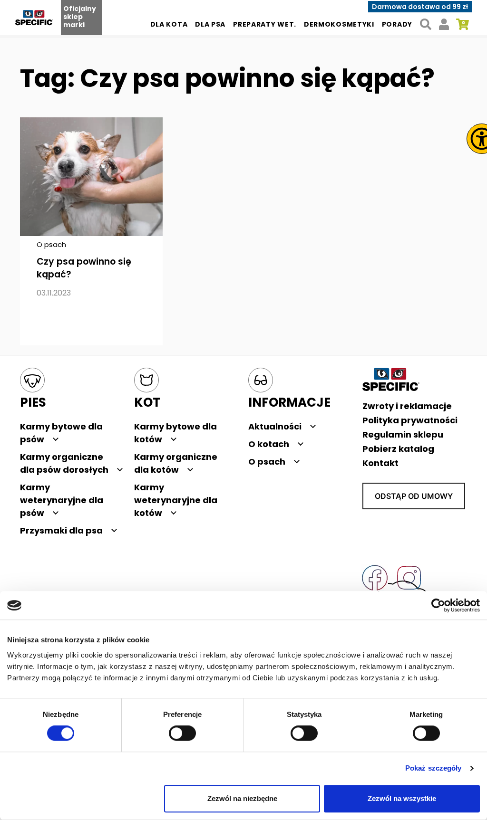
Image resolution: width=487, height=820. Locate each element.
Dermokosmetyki (339, 24)
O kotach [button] (268, 444)
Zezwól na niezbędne (242, 798)
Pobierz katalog (398, 449)
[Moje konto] (444, 24)
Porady (397, 24)
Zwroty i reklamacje (407, 406)
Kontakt (380, 463)
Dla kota (169, 24)
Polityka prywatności (410, 420)
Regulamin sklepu (402, 434)
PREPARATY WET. (264, 24)
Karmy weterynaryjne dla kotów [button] (175, 500)
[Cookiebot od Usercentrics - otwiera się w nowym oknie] (438, 605)
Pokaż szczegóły (433, 768)
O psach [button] (266, 461)
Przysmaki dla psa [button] (61, 530)
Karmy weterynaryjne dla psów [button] (61, 500)
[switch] (182, 733)
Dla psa (210, 24)
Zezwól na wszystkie (402, 798)
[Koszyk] (462, 24)
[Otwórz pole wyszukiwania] (425, 24)
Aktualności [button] (275, 426)
